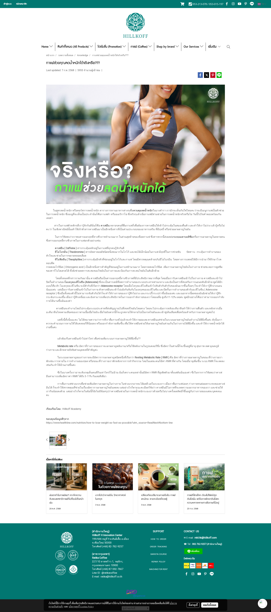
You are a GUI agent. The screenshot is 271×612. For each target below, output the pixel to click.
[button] (228, 47)
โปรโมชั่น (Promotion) (110, 47)
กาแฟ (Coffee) (139, 47)
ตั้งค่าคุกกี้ (193, 605)
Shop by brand (166, 47)
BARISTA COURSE (158, 554)
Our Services (192, 47)
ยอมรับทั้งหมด (209, 605)
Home (45, 47)
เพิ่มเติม (213, 47)
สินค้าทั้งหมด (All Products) (74, 47)
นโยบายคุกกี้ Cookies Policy (81, 606)
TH (262, 4)
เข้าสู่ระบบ (8, 3)
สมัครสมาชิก (21, 3)
